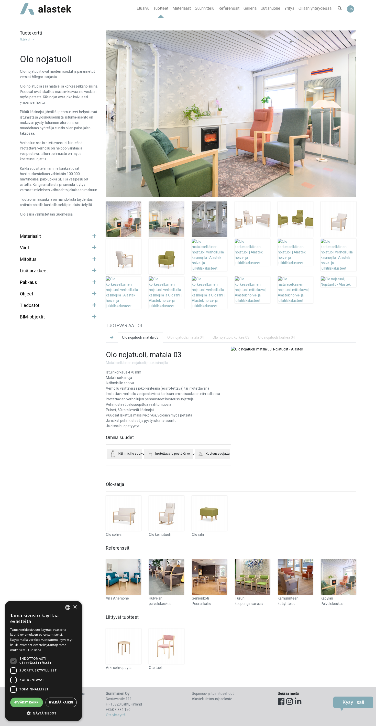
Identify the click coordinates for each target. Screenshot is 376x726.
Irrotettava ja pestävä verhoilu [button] (174, 453)
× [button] (75, 607)
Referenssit (228, 8)
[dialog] (43, 661)
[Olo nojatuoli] (123, 219)
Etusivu (143, 8)
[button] (340, 9)
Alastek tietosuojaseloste (212, 699)
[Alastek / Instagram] (289, 702)
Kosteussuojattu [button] (218, 453)
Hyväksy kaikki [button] (27, 702)
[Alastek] (45, 9)
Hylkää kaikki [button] (61, 702)
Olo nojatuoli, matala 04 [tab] (185, 337)
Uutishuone (270, 8)
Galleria (250, 8)
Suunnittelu (204, 8)
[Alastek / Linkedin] (298, 702)
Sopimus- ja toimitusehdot (213, 693)
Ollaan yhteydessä (314, 8)
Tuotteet (160, 8)
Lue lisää (34, 650)
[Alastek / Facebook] (281, 702)
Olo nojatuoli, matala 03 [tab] (140, 337)
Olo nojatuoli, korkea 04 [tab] (276, 337)
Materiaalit (181, 8)
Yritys (289, 8)
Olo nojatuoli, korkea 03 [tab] (231, 337)
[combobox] (67, 607)
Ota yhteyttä (116, 715)
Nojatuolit (26, 39)
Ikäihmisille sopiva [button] (130, 453)
